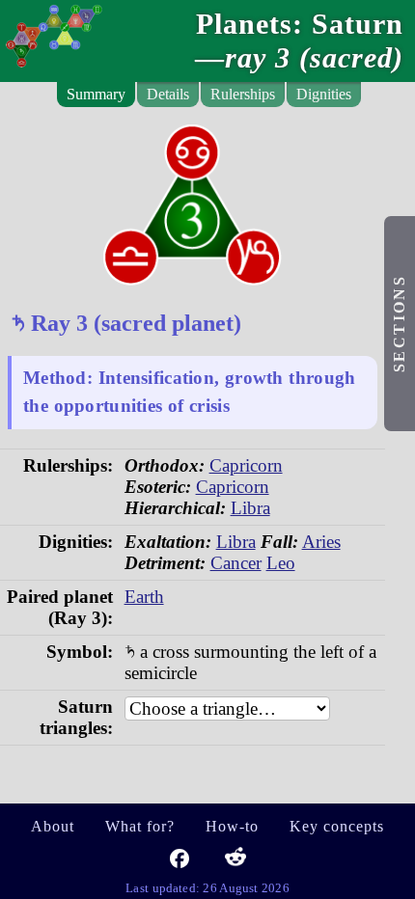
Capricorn (246, 465)
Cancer (236, 563)
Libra (250, 508)
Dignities (323, 94)
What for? (140, 826)
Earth (144, 596)
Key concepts (337, 826)
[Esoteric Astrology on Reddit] (235, 863)
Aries (321, 541)
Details (168, 94)
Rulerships (242, 94)
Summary (96, 94)
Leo (280, 563)
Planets (244, 24)
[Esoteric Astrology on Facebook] (179, 863)
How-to (232, 826)
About (52, 826)
